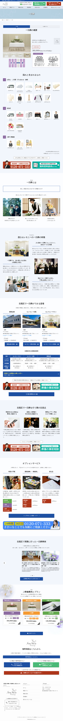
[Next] (58, 563)
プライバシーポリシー (22, 717)
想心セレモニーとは (27, 699)
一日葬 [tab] (16, 26)
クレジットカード (41, 717)
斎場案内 (25, 696)
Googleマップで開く (7, 335)
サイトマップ (30, 717)
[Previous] (4, 563)
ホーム (24, 687)
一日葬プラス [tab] (45, 26)
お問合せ (35, 717)
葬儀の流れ (25, 693)
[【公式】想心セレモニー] (8, 3)
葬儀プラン (25, 690)
